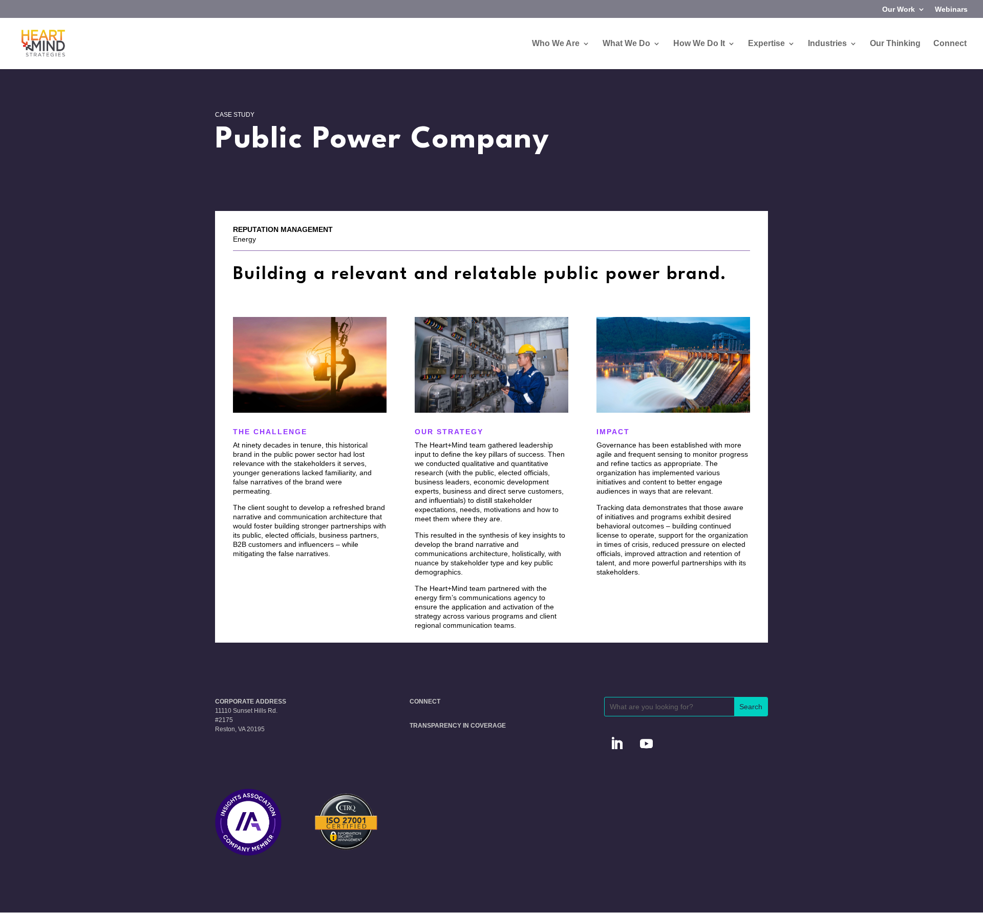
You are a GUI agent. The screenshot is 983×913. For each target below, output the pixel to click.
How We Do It (699, 44)
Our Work (898, 9)
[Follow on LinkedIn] (617, 744)
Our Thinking (895, 44)
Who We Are (556, 44)
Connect (950, 44)
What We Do (626, 44)
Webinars (951, 9)
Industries (827, 44)
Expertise (766, 44)
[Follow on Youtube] (646, 744)
